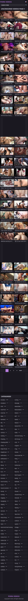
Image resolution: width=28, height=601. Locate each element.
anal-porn (4, 409)
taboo (17, 501)
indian (3, 534)
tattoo (17, 504)
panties (18, 452)
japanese (4, 550)
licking (18, 400)
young (17, 563)
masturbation (19, 409)
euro (3, 471)
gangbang (5, 501)
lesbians (4, 569)
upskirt (17, 524)
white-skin (19, 550)
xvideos (18, 556)
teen (17, 511)
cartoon (4, 432)
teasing (17, 507)
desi (3, 462)
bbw (3, 426)
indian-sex (5, 540)
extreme (4, 478)
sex (17, 485)
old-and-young (20, 435)
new (17, 429)
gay (3, 507)
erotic (3, 468)
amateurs (4, 403)
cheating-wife (5, 442)
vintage (17, 527)
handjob (4, 520)
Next (20, 370)
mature (18, 413)
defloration (5, 455)
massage (18, 403)
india (3, 530)
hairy (3, 514)
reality (18, 478)
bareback (4, 419)
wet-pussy (18, 543)
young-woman (20, 566)
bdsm (3, 429)
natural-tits (19, 426)
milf (17, 416)
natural (18, 422)
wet (17, 540)
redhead (18, 481)
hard (3, 524)
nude (17, 432)
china (3, 445)
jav (3, 553)
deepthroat (5, 452)
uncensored (19, 517)
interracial (4, 543)
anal (3, 406)
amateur (4, 400)
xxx (17, 560)
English (26, 1)
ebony (3, 465)
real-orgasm (19, 475)
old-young (19, 439)
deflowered (5, 458)
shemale (18, 498)
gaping (4, 504)
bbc (3, 422)
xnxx (17, 553)
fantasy (4, 494)
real (17, 468)
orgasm (18, 445)
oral (17, 442)
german (4, 511)
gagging (4, 498)
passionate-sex (19, 455)
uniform (18, 520)
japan (3, 547)
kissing (4, 556)
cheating (4, 439)
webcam (18, 537)
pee (17, 462)
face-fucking (5, 481)
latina (3, 563)
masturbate (18, 406)
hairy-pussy (5, 517)
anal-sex (4, 413)
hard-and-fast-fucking (7, 528)
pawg (17, 458)
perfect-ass (19, 465)
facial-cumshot (6, 488)
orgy (17, 449)
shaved (18, 491)
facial (3, 485)
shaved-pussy (19, 494)
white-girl (18, 547)
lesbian (4, 566)
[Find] (26, 5)
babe (3, 416)
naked (17, 419)
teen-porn (18, 514)
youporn (18, 569)
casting (3, 435)
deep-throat (5, 449)
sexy (17, 488)
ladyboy (4, 560)
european (4, 475)
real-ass (18, 471)
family (4, 491)
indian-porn (5, 537)
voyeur (18, 534)
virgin (17, 530)
